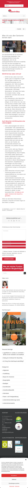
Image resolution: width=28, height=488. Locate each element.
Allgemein (19, 209)
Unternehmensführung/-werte (11, 400)
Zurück (19, 29)
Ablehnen (14, 479)
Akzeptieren (14, 475)
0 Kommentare (9, 210)
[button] (26, 459)
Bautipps (5, 383)
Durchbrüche (6, 386)
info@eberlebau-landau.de (14, 2)
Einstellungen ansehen (14, 483)
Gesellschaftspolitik (8, 390)
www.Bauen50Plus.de (7, 432)
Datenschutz (11, 486)
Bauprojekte (6, 380)
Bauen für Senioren (8, 377)
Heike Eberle (6, 209)
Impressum (17, 486)
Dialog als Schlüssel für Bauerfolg (12, 358)
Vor (24, 29)
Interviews (6, 393)
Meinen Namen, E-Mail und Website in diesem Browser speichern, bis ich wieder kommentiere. (14, 253)
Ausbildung (6, 373)
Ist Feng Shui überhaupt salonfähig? (13, 361)
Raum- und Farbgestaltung (10, 396)
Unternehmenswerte (9, 403)
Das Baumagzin (6, 310)
